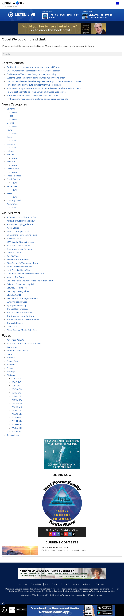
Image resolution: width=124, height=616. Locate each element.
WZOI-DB (16, 431)
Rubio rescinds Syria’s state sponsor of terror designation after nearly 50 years (44, 88)
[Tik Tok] (73, 534)
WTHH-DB (17, 421)
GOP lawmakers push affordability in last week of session (33, 70)
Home (9, 354)
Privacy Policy (13, 361)
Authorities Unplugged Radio (20, 224)
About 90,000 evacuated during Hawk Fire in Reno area (32, 95)
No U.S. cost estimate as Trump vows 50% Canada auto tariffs (36, 92)
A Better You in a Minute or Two (21, 217)
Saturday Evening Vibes (18, 291)
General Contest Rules (17, 350)
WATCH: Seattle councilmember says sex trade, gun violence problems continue (44, 81)
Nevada (10, 154)
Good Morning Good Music (19, 266)
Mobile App (12, 357)
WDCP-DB (17, 403)
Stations (11, 375)
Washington (12, 204)
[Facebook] (58, 534)
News (14, 112)
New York (11, 161)
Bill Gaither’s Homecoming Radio (22, 235)
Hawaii (9, 130)
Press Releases (14, 175)
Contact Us (12, 347)
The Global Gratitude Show (19, 312)
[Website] (50, 534)
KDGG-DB (17, 389)
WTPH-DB (17, 424)
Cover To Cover (14, 252)
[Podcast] (54, 534)
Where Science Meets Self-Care (22, 330)
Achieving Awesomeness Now (21, 220)
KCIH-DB (16, 385)
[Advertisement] (62, 28)
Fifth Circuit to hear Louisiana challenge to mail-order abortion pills (37, 99)
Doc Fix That (13, 256)
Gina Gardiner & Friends (18, 259)
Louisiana (11, 144)
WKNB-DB (17, 410)
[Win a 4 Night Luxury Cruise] (20, 550)
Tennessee (12, 186)
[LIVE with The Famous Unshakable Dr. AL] (88, 16)
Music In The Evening (16, 277)
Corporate (100, 584)
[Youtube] (66, 534)
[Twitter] (62, 534)
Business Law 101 (15, 238)
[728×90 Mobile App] (71, 610)
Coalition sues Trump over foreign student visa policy (31, 74)
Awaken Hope (13, 228)
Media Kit (23, 584)
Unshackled (12, 326)
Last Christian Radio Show (19, 270)
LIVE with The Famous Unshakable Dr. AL (26, 273)
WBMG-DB (17, 399)
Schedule (11, 364)
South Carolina (13, 179)
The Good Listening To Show (20, 316)
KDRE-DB (16, 392)
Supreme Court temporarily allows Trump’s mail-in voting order (36, 77)
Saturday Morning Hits (17, 287)
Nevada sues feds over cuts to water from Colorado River (34, 84)
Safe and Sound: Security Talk (20, 284)
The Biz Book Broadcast (18, 309)
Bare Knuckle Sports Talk (18, 231)
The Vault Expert (15, 323)
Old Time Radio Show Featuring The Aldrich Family (30, 280)
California (11, 108)
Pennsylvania (13, 168)
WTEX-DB (16, 417)
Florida (10, 115)
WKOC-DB (17, 414)
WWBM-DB (17, 428)
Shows (10, 368)
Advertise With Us (15, 340)
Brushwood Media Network (19, 249)
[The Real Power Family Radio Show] (48, 16)
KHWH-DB (17, 396)
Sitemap (11, 371)
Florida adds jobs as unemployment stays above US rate (33, 67)
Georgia (10, 123)
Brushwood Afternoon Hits (19, 245)
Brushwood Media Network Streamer (24, 343)
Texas (9, 193)
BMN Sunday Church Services (20, 242)
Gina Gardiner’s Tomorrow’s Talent (23, 263)
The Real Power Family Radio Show (23, 319)
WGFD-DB (17, 407)
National (10, 151)
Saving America (14, 294)
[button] (117, 3)
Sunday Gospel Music (17, 302)
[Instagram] (70, 534)
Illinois (9, 137)
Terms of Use (13, 435)
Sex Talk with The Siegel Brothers (22, 298)
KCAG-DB (16, 382)
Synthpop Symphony (16, 305)
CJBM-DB (16, 378)
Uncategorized (14, 200)
